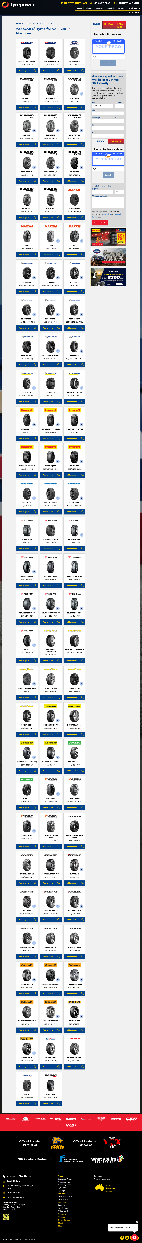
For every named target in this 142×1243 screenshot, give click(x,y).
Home (20, 23)
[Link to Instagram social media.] (127, 1238)
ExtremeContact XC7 (50, 984)
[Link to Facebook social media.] (122, 1238)
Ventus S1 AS (27, 835)
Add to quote (24, 71)
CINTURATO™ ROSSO (27, 466)
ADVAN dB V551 (74, 539)
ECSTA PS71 (74, 98)
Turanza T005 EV (51, 911)
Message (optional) (99, 196)
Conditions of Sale (29, 1239)
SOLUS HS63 (74, 172)
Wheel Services (64, 1211)
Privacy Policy (106, 214)
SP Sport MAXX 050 (74, 725)
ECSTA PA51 (50, 98)
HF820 (26, 1094)
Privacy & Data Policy (16, 1239)
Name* (95, 110)
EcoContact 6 (27, 984)
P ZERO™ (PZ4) (50, 466)
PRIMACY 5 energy (74, 392)
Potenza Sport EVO (50, 874)
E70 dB (27, 650)
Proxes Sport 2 (50, 503)
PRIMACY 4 (74, 356)
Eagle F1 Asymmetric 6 (27, 688)
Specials (110, 8)
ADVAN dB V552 (27, 576)
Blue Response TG (50, 725)
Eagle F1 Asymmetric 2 (74, 650)
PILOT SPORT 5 (26, 356)
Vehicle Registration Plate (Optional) (101, 187)
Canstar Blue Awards (102, 1179)
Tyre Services (63, 1208)
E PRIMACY (27, 282)
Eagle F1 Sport (51, 688)
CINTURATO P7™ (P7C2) (51, 429)
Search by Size (64, 1182)
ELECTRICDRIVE (74, 688)
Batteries (61, 1205)
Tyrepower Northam (73, 3)
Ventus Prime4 (74, 799)
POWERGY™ (74, 466)
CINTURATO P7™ (27, 429)
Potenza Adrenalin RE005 (74, 836)
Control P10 (74, 1021)
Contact (121, 8)
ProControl (74, 62)
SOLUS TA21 (26, 209)
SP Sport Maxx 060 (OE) (27, 762)
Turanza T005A (50, 947)
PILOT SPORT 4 (26, 319)
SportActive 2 (50, 1058)
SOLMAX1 (27, 799)
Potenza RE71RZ (27, 874)
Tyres (79, 8)
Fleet (131, 13)
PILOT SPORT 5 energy (50, 356)
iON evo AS (50, 799)
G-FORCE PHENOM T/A (50, 62)
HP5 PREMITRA (74, 209)
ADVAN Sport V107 (27, 613)
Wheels (88, 8)
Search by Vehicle (65, 1179)
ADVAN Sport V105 (74, 576)
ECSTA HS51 (26, 98)
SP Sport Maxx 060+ (50, 762)
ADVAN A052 (27, 539)
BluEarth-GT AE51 (74, 613)
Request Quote (100, 223)
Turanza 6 (74, 874)
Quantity (118, 103)
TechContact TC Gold (27, 1021)
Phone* (104, 117)
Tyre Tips (61, 1190)
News (137, 13)
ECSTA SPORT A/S (50, 172)
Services (99, 8)
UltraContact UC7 (50, 1021)
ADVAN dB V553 (50, 576)
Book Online (134, 8)
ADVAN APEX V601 (50, 539)
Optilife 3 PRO (27, 725)
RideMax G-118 (74, 762)
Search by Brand (64, 1185)
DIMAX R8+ (50, 1094)
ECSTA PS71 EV (74, 135)
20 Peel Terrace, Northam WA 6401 (20, 1187)
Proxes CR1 (27, 503)
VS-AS (27, 245)
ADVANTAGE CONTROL (26, 62)
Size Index (98, 1176)
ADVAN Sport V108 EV (51, 613)
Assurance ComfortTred (50, 651)
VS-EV (50, 245)
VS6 (74, 245)
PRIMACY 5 (50, 392)
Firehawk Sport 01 (74, 1058)
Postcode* (96, 132)
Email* (94, 125)
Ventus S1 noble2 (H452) (50, 836)
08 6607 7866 (102, 3)
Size (93, 103)
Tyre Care (62, 1188)
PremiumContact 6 (74, 984)
